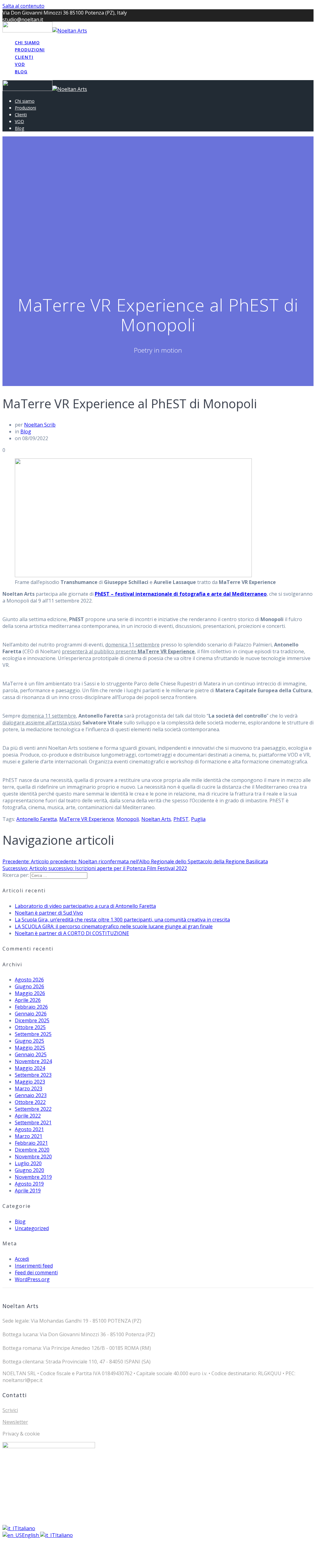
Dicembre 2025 (32, 1020)
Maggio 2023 (30, 1081)
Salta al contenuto (23, 5)
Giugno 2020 (29, 1170)
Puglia (198, 819)
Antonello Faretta (36, 819)
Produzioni (30, 50)
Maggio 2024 (30, 1068)
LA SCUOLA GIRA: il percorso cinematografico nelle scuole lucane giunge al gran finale (114, 926)
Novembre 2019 (33, 1177)
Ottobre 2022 (30, 1102)
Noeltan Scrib (40, 424)
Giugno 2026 (29, 986)
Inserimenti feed (34, 1265)
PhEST (181, 819)
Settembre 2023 (33, 1074)
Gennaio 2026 (31, 1013)
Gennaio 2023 (31, 1095)
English (31, 1535)
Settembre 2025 (33, 1034)
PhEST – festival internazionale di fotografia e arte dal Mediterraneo (181, 593)
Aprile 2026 (28, 1000)
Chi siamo (27, 42)
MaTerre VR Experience (86, 819)
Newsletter (15, 1422)
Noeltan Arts (156, 819)
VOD (20, 64)
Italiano (26, 1528)
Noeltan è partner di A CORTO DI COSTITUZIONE (72, 933)
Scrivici (10, 1410)
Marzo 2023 (28, 1088)
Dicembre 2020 (32, 1149)
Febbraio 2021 (31, 1143)
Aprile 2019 (28, 1190)
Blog (21, 72)
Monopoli (127, 819)
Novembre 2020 (33, 1156)
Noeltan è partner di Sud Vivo (49, 912)
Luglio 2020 (28, 1163)
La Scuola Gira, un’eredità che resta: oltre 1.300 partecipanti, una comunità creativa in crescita (122, 919)
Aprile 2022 (28, 1115)
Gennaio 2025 (31, 1054)
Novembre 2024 (33, 1061)
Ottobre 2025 (30, 1027)
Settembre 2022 (33, 1108)
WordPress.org (32, 1279)
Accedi (22, 1259)
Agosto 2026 (29, 979)
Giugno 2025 (29, 1040)
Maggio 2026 (30, 993)
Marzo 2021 (28, 1136)
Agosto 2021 (29, 1129)
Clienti (24, 57)
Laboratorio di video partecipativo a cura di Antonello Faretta (85, 906)
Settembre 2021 (33, 1122)
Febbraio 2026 (31, 1006)
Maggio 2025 (30, 1047)
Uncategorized (32, 1228)
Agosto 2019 (29, 1183)
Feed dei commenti (36, 1272)
